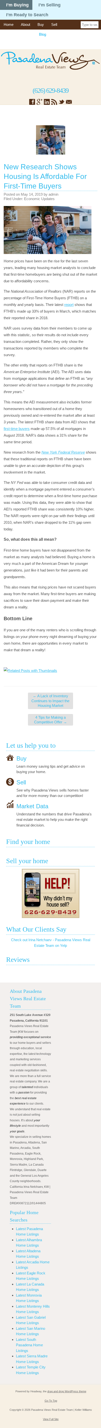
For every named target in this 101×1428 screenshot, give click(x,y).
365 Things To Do (18, 34)
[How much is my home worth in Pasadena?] (50, 893)
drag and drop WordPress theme (66, 1391)
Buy (41, 24)
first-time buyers (17, 429)
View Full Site (51, 1419)
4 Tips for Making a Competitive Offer (50, 719)
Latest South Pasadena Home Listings (29, 1345)
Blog (42, 34)
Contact (39, 44)
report (69, 304)
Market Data (32, 806)
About (25, 24)
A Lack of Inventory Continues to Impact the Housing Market (50, 701)
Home (8, 24)
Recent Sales (14, 44)
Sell (54, 24)
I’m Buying (17, 4)
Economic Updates (39, 199)
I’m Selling (49, 4)
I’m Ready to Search (27, 14)
